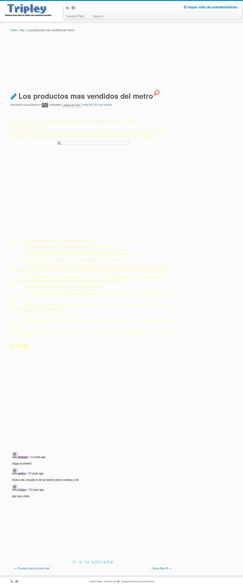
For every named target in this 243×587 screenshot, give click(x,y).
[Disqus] (93, 399)
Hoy (22, 30)
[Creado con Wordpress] (118, 580)
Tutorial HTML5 (75, 16)
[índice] (93, 188)
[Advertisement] (121, 60)
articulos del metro (72, 105)
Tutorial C (98, 16)
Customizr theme (146, 581)
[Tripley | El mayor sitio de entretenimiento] (28, 10)
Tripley (99, 581)
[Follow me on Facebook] (74, 7)
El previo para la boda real (31, 568)
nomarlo (107, 104)
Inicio (13, 30)
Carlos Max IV (161, 568)
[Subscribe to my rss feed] (69, 7)
